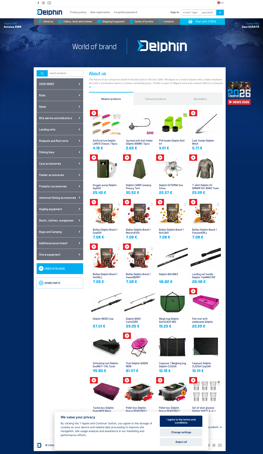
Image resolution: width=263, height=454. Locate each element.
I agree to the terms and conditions (181, 421)
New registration (100, 12)
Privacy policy (78, 12)
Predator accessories (53, 186)
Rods (42, 95)
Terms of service (144, 21)
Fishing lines (46, 152)
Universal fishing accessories (57, 197)
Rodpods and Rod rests (53, 140)
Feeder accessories (51, 175)
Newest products (111, 98)
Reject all (181, 441)
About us (48, 21)
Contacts (168, 21)
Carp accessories (50, 163)
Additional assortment (53, 243)
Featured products (155, 98)
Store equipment (49, 254)
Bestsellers (200, 98)
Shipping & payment (113, 21)
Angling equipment (50, 209)
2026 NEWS (46, 84)
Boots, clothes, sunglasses (56, 220)
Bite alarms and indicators (55, 118)
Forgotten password (125, 12)
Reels (42, 106)
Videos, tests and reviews (77, 21)
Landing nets (47, 129)
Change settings (181, 432)
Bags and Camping (50, 231)
